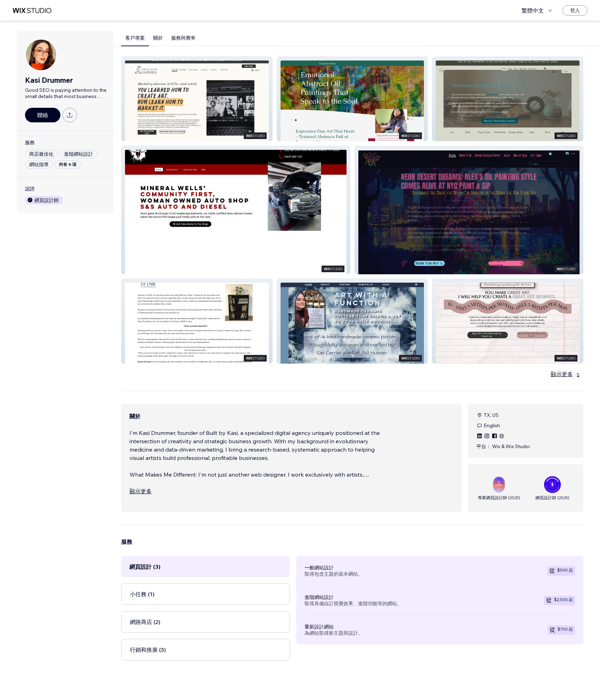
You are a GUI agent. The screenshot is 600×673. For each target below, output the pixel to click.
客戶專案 (135, 38)
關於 (158, 38)
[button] (197, 98)
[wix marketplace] (31, 11)
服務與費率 (183, 38)
